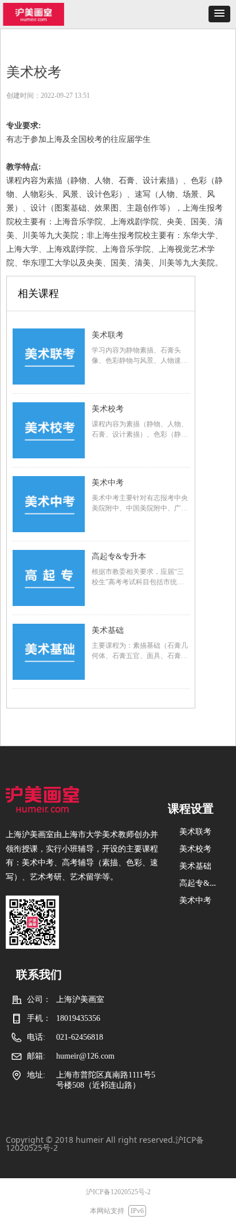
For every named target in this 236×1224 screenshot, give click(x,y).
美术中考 (108, 482)
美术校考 (108, 409)
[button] (219, 14)
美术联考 (108, 335)
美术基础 (108, 630)
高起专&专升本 (119, 556)
